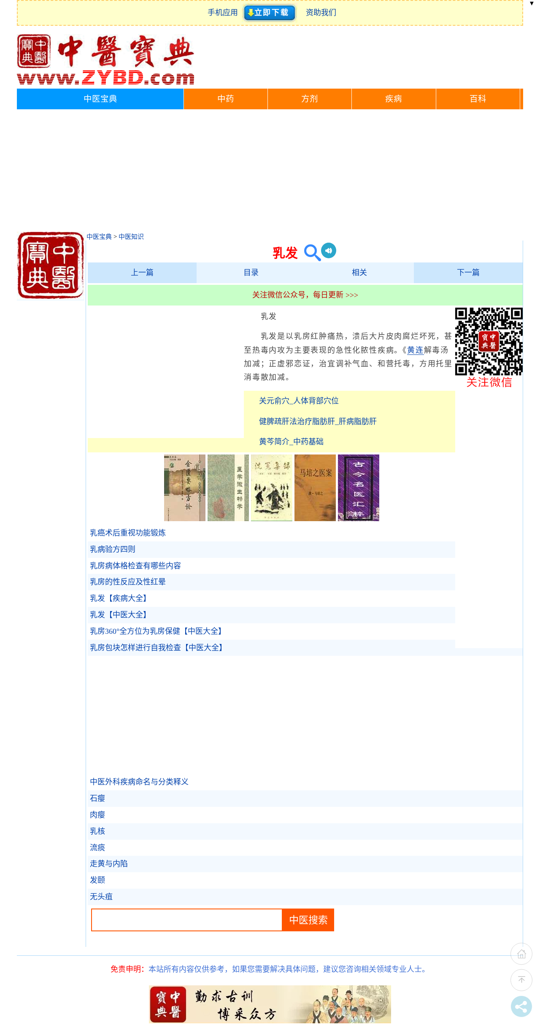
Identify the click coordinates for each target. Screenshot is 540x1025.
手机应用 (225, 12)
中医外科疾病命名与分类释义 (139, 782)
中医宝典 (100, 99)
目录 (251, 272)
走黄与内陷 (109, 864)
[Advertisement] (270, 173)
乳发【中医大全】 (120, 615)
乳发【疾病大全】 (120, 598)
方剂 (309, 99)
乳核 (97, 831)
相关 (359, 272)
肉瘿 (97, 815)
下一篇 (468, 272)
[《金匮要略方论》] (184, 518)
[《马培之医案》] (315, 518)
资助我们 (321, 12)
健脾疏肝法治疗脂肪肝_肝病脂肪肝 (318, 421)
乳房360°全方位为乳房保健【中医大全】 (158, 631)
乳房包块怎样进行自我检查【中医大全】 (158, 648)
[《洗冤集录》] (271, 518)
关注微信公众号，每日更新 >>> (305, 295)
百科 (478, 99)
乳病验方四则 (112, 549)
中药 (225, 99)
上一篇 (142, 272)
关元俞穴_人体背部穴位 (299, 401)
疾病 (393, 99)
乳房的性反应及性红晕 (128, 582)
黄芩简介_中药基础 (291, 442)
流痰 (97, 848)
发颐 (97, 880)
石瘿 (97, 798)
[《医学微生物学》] (228, 518)
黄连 (415, 350)
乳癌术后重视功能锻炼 (128, 533)
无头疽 (101, 896)
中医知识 (131, 236)
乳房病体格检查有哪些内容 (135, 566)
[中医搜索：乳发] (309, 253)
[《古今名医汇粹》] (358, 518)
